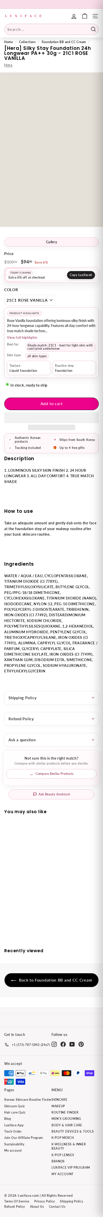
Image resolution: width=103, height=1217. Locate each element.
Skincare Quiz (14, 1106)
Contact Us (57, 1206)
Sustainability (14, 1144)
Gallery (51, 242)
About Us (37, 1206)
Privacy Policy (44, 1201)
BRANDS (58, 1161)
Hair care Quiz (15, 1112)
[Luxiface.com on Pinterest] (81, 1044)
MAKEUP (58, 1106)
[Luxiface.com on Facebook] (63, 1044)
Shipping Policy (22, 697)
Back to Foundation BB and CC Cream (55, 980)
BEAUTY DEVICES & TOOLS (73, 1131)
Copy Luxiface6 (81, 275)
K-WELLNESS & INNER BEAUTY (69, 1146)
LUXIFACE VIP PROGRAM (71, 1167)
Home (8, 42)
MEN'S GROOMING (66, 1119)
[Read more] (84, 16)
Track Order (13, 1131)
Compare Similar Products (55, 774)
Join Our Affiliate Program (23, 1138)
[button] (51, 417)
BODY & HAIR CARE (67, 1125)
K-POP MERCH (63, 1138)
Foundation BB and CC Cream (64, 42)
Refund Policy (21, 718)
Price (9, 253)
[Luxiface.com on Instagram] (54, 1044)
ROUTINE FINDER (65, 1112)
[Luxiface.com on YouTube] (72, 1044)
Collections (27, 42)
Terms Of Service (16, 1201)
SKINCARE (60, 1100)
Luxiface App (14, 1125)
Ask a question (22, 740)
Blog (7, 1119)
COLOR (11, 289)
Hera (8, 65)
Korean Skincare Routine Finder (28, 1100)
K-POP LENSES (63, 1155)
